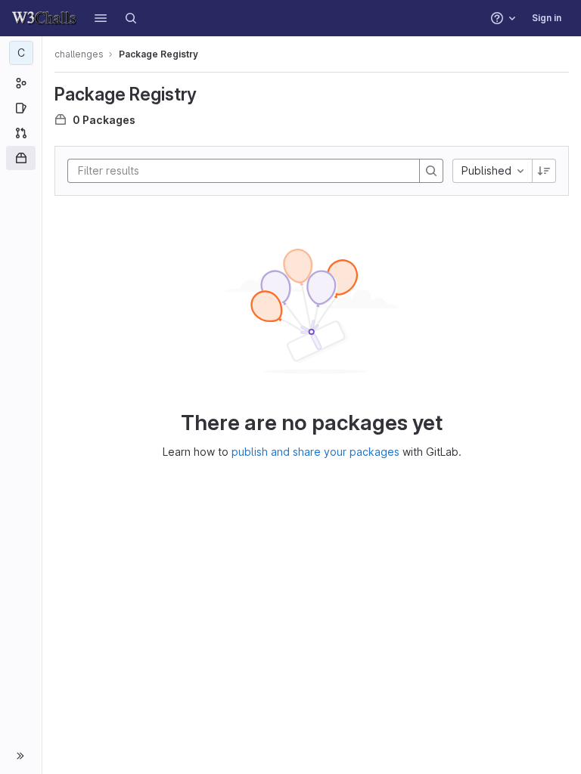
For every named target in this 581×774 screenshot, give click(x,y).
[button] (101, 18)
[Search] (131, 18)
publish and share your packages (315, 451)
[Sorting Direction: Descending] (544, 171)
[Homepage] (44, 18)
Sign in (546, 17)
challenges (79, 54)
